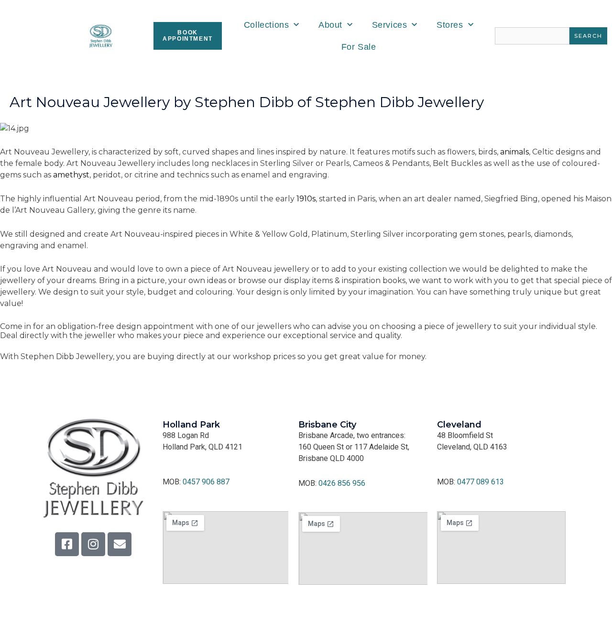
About (330, 25)
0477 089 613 (480, 481)
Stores (450, 25)
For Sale (358, 47)
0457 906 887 (206, 481)
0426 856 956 (341, 483)
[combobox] (532, 35)
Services (389, 25)
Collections (266, 25)
